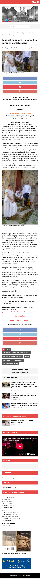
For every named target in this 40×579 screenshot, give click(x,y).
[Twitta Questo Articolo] (20, 82)
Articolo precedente (20, 370)
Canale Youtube (12, 432)
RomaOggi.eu (18, 360)
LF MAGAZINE (6, 521)
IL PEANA (5, 510)
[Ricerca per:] (20, 26)
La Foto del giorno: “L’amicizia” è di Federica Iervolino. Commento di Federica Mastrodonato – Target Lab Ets (24, 385)
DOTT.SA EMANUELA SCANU (11, 514)
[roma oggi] (20, 14)
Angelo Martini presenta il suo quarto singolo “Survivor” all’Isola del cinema (24, 404)
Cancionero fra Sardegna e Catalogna (16, 353)
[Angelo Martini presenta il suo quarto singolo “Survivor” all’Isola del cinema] (6, 407)
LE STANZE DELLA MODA (10, 512)
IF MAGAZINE (6, 499)
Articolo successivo (20, 372)
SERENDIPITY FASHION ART (11, 519)
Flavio (17, 48)
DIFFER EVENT (6, 525)
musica (25, 48)
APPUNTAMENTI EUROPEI (10, 516)
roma (27, 356)
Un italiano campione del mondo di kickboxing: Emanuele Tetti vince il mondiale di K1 (23, 395)
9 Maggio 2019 (7, 48)
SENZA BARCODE (7, 501)
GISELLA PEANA (7, 504)
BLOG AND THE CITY (8, 506)
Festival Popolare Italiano (12, 356)
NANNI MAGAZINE (8, 497)
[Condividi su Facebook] (20, 78)
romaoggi (6, 360)
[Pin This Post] (20, 87)
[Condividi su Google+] (20, 91)
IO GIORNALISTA (7, 508)
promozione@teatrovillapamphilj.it (14, 312)
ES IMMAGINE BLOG (8, 523)
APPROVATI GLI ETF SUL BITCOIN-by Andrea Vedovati (23, 421)
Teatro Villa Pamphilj (10, 364)
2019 (8, 349)
